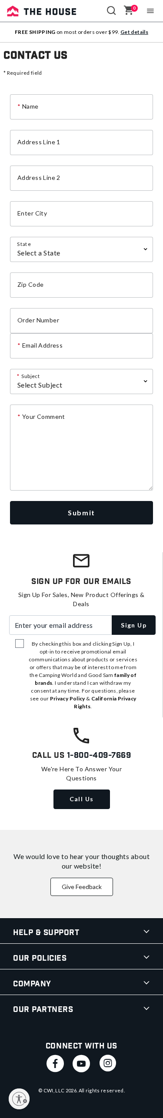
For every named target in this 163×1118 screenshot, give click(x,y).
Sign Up (133, 625)
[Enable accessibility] (19, 1098)
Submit (81, 512)
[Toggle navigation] (150, 11)
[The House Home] (42, 11)
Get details (134, 32)
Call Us (82, 799)
